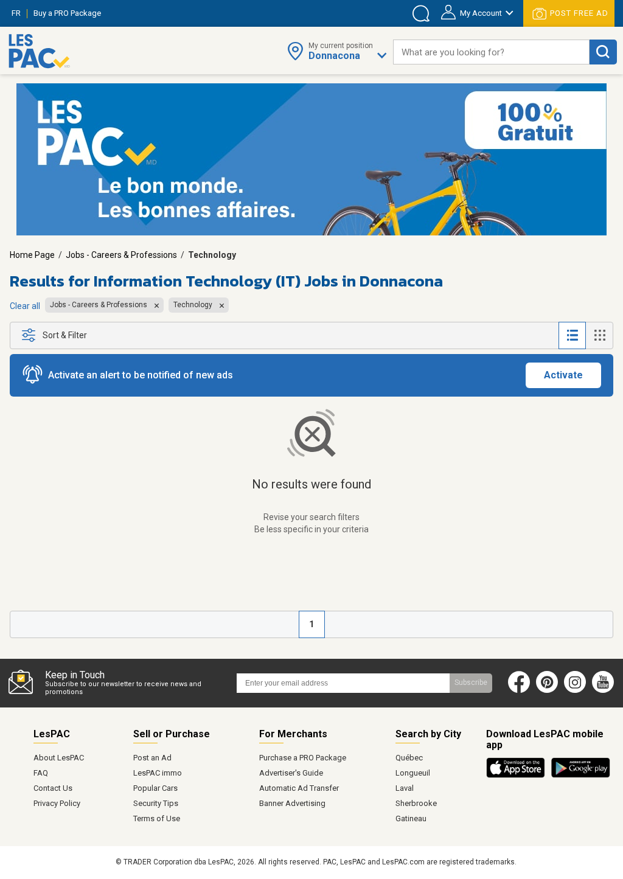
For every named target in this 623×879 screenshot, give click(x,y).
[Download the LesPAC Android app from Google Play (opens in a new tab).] (580, 775)
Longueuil (412, 772)
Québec (409, 757)
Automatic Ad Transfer (299, 788)
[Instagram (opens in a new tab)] (575, 690)
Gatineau (410, 818)
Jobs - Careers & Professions (121, 255)
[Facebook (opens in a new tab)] (519, 690)
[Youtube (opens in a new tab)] (605, 690)
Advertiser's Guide (291, 772)
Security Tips (155, 803)
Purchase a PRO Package (302, 757)
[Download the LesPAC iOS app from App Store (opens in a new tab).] (518, 775)
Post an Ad (152, 757)
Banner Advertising (292, 803)
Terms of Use (156, 818)
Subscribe (470, 682)
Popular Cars (155, 788)
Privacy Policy (56, 803)
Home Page (32, 255)
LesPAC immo (157, 772)
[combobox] (491, 52)
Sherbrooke (416, 803)
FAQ (40, 772)
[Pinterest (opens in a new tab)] (547, 690)
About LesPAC (58, 757)
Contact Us (52, 788)
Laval (404, 788)
